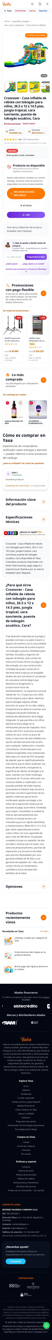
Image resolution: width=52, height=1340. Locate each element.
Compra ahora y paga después (26, 1101)
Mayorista (43, 11)
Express (32, 11)
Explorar (26, 1090)
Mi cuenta (26, 1154)
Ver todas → (45, 931)
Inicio (7, 21)
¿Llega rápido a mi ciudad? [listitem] (33, 264)
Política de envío (26, 1170)
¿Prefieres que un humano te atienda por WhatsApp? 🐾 (26, 270)
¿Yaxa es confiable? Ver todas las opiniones (23, 463)
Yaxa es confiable (26, 1113)
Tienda (26, 1142)
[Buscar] (32, 3)
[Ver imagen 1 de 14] (10, 87)
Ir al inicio (26, 205)
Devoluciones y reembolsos (26, 1182)
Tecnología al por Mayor (26, 1129)
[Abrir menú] (47, 3)
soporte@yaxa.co (19, 1228)
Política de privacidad (26, 1174)
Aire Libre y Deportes (14, 25)
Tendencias (26, 1094)
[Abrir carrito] (39, 4)
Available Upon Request (16, 132)
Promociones (20, 11)
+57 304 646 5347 (31, 1232)
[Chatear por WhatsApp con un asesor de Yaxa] (46, 1325)
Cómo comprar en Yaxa (26, 1109)
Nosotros (26, 1117)
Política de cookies (26, 1178)
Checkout (26, 1150)
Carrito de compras (26, 1146)
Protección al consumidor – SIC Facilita (26, 1190)
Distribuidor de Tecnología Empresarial (26, 1125)
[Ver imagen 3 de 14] (34, 87)
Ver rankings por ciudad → (15, 394)
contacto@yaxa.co (20, 1224)
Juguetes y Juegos (21, 21)
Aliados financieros (26, 1105)
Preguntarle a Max (36, 256)
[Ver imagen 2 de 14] (22, 87)
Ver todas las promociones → (17, 310)
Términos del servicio (26, 1186)
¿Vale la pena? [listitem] (12, 264)
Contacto (26, 1167)
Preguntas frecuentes (26, 1121)
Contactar (15, 1261)
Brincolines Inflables (36, 25)
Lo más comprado (26, 1098)
